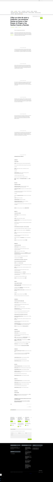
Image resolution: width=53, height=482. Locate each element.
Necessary (2, 478)
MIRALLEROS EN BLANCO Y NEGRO (23, 12)
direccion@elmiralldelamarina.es (35, 449)
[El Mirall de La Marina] (26, 8)
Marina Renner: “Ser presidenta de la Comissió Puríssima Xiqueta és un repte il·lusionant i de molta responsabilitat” (28, 466)
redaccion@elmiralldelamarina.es (35, 448)
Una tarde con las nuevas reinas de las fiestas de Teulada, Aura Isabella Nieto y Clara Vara (12, 418)
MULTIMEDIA (35, 11)
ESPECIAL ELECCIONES (38, 12)
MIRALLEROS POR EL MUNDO (14, 12)
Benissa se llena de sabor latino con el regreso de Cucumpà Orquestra (28, 461)
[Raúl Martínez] (11, 30)
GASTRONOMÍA (24, 11)
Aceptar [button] (29, 473)
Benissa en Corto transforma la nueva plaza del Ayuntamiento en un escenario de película (27, 418)
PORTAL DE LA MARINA (31, 12)
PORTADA (12, 11)
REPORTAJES (28, 11)
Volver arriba (40, 470)
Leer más (31, 473)
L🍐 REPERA (15, 11)
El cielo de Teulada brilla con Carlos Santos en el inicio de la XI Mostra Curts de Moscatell (20, 418)
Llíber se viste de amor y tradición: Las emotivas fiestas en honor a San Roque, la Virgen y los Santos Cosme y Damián (19, 21)
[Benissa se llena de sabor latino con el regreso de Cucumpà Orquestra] (23, 461)
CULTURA (19, 11)
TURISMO (32, 11)
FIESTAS (11, 421)
